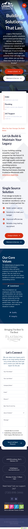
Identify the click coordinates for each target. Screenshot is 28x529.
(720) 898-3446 (14, 492)
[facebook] (12, 499)
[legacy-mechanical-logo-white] (7, 2)
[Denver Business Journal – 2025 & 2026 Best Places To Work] (14, 504)
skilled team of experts (12, 265)
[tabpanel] (13, 299)
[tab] (13, 286)
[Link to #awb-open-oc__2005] (24, 5)
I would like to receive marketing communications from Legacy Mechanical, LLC (13, 433)
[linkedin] (16, 499)
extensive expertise (10, 175)
